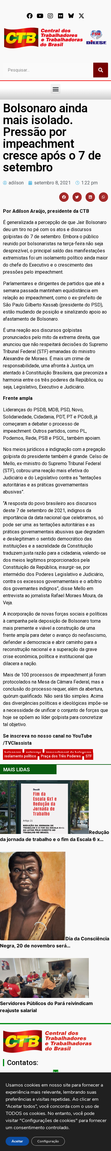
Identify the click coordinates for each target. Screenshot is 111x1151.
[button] (55, 89)
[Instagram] (50, 16)
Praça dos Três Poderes (61, 756)
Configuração (48, 1141)
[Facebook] (29, 16)
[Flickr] (60, 16)
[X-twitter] (81, 16)
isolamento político (20, 756)
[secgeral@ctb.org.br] (55, 1071)
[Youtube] (40, 16)
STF (89, 756)
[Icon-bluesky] (71, 16)
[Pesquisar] (100, 70)
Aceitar (17, 1141)
